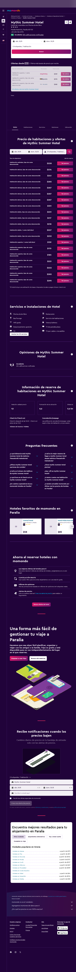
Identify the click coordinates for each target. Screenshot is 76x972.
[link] (41, 604)
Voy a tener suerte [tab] (55, 836)
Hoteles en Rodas (18, 859)
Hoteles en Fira (17, 854)
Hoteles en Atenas (18, 851)
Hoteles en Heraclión (19, 876)
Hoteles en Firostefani (19, 868)
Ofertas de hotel (15, 16)
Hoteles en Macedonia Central (55, 16)
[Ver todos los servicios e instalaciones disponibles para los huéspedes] (72, 306)
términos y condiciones (41, 807)
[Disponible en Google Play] (62, 928)
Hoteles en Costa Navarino (21, 870)
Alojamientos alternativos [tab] (36, 836)
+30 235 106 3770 (17, 32)
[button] (3, 10)
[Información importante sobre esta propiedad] (72, 391)
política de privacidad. (60, 807)
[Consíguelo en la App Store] (62, 933)
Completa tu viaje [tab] (20, 841)
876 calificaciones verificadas (33, 35)
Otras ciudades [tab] (19, 836)
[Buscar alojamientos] (3, 21)
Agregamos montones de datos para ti (26, 905)
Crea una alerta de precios (43, 593)
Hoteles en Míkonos (19, 865)
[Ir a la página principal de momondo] (13, 11)
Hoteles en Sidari (18, 873)
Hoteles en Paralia (16, 18)
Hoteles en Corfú (18, 862)
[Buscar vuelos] (3, 17)
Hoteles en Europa (27, 16)
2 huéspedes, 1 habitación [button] (22, 46)
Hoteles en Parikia (18, 879)
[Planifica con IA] (3, 29)
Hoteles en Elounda (19, 857)
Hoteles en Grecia (40, 16)
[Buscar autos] (3, 25)
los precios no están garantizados (57, 896)
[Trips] (3, 35)
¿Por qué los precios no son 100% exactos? (27, 909)
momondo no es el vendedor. (22, 902)
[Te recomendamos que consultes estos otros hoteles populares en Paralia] (72, 510)
